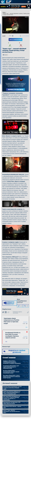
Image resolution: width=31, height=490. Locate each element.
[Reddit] (8, 312)
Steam (5, 54)
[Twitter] (3, 312)
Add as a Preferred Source (15, 39)
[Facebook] (6, 312)
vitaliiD (3, 35)
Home (4, 12)
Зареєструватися (15, 89)
